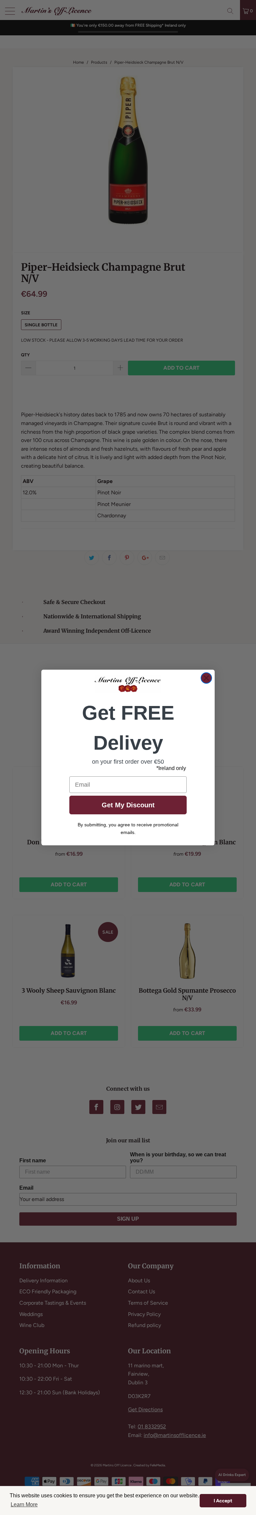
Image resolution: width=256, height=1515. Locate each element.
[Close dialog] (206, 678)
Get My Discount (128, 805)
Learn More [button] (24, 1504)
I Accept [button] (223, 1501)
